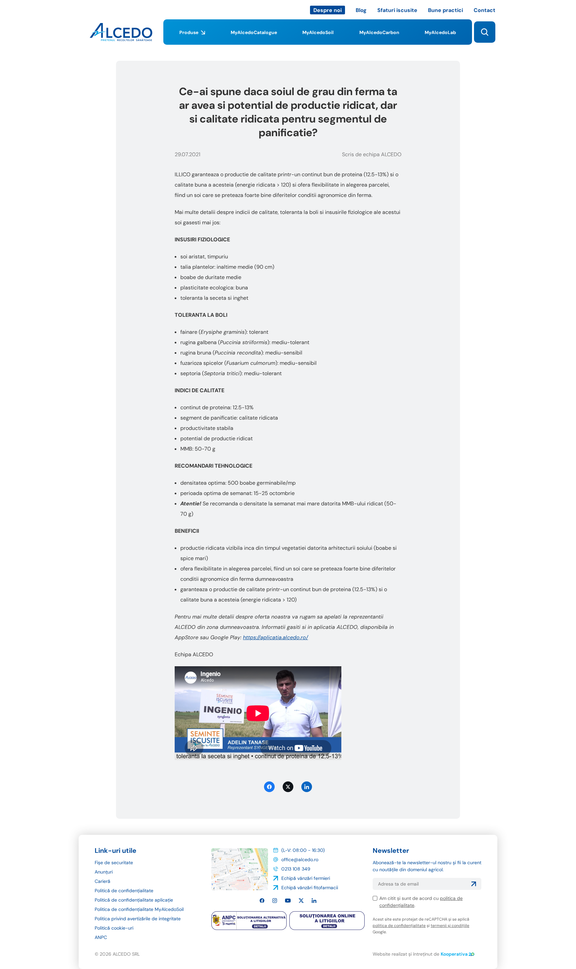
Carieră (102, 881)
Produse (188, 32)
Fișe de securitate (114, 863)
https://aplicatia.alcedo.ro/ (275, 637)
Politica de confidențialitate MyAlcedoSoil (139, 909)
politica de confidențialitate (399, 925)
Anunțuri (104, 872)
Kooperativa (454, 954)
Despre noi (327, 10)
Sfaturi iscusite (397, 10)
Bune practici (445, 10)
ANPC (101, 937)
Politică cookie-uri (114, 928)
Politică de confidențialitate (124, 891)
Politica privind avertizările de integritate (138, 919)
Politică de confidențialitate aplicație (134, 900)
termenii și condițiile (450, 925)
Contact (484, 10)
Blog (361, 10)
